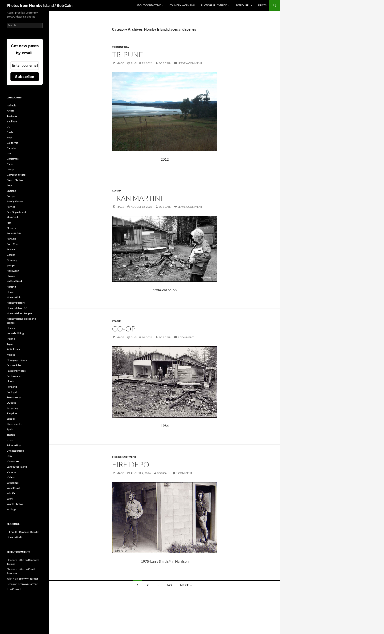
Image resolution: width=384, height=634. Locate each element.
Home (10, 292)
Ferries (11, 206)
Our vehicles (14, 365)
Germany (12, 260)
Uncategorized (15, 450)
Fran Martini (137, 198)
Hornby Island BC (17, 308)
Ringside (12, 413)
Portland (12, 386)
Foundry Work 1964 (182, 5)
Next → (186, 585)
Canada (11, 148)
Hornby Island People (19, 313)
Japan (10, 344)
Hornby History (16, 302)
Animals (11, 105)
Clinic (10, 164)
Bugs (9, 137)
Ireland (11, 338)
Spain (10, 429)
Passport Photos (16, 370)
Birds (10, 132)
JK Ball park (13, 349)
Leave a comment (190, 63)
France (11, 249)
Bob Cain (164, 63)
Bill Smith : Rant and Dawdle (23, 532)
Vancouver (13, 461)
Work (10, 498)
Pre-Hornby (14, 397)
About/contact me (148, 5)
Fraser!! (17, 589)
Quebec (11, 402)
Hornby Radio (15, 537)
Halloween (13, 270)
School (11, 418)
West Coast (13, 488)
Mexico (11, 354)
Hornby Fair (14, 297)
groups (11, 265)
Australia (12, 116)
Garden (11, 254)
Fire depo (130, 464)
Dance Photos (15, 180)
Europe (11, 196)
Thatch (11, 434)
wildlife (11, 493)
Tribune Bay (120, 47)
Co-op (116, 190)
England (11, 190)
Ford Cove (13, 244)
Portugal (12, 392)
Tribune (127, 54)
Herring (11, 286)
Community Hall (16, 174)
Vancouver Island (17, 466)
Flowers (11, 228)
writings (11, 509)
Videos (11, 477)
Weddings (12, 482)
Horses (11, 328)
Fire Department (124, 457)
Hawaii (11, 276)
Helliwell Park (14, 281)
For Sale (11, 238)
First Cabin (13, 217)
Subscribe (24, 77)
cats (9, 153)
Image (120, 63)
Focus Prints (14, 233)
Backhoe (12, 121)
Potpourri (242, 5)
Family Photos (15, 201)
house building (15, 333)
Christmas (12, 158)
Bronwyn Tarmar (28, 578)
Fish (9, 222)
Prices (262, 5)
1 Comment (186, 337)
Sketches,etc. (14, 424)
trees (9, 440)
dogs (9, 185)
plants (10, 381)
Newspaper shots (17, 360)
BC (8, 126)
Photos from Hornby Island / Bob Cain (39, 5)
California (12, 142)
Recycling (12, 408)
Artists (10, 110)
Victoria (11, 472)
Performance (14, 376)
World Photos (15, 504)
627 (169, 585)
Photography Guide (214, 5)
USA (9, 456)
